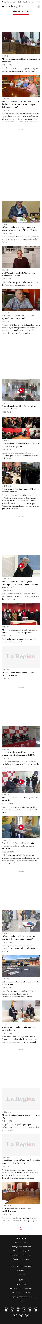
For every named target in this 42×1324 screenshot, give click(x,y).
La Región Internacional (21, 1266)
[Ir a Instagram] (18, 1309)
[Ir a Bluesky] (36, 1309)
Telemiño (21, 1270)
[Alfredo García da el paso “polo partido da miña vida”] (21, 782)
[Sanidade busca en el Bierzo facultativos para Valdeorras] (21, 1011)
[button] (38, 6)
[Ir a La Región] (14, 6)
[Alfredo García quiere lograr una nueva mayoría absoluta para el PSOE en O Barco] (21, 212)
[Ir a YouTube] (30, 1309)
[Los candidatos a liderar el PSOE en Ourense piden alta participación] (21, 428)
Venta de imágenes (21, 1259)
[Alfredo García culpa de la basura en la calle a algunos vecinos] (21, 1099)
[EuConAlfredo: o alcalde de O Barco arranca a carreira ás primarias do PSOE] (21, 736)
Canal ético (21, 1284)
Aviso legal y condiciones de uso (21, 1297)
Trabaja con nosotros (21, 1247)
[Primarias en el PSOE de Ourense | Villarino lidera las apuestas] (21, 473)
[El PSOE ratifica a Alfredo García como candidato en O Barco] (21, 257)
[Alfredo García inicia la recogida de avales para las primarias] (21, 657)
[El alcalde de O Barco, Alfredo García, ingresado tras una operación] (21, 300)
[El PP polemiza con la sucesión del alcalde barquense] (21, 1193)
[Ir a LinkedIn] (24, 1309)
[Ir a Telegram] (21, 1316)
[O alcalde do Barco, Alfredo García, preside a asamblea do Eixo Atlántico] (21, 1145)
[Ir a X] (12, 1309)
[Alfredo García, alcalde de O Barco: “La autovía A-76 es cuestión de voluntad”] (21, 920)
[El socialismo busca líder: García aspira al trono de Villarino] (21, 390)
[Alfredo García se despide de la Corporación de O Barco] (21, 43)
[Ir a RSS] (27, 1316)
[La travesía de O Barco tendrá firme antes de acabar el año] (21, 966)
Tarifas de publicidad (21, 1255)
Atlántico (21, 1274)
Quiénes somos (21, 1242)
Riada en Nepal (29, 2)
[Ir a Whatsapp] (15, 1316)
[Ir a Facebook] (6, 1309)
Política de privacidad (21, 1288)
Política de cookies (21, 1293)
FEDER (21, 1301)
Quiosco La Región (21, 1251)
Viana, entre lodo (14, 2)
